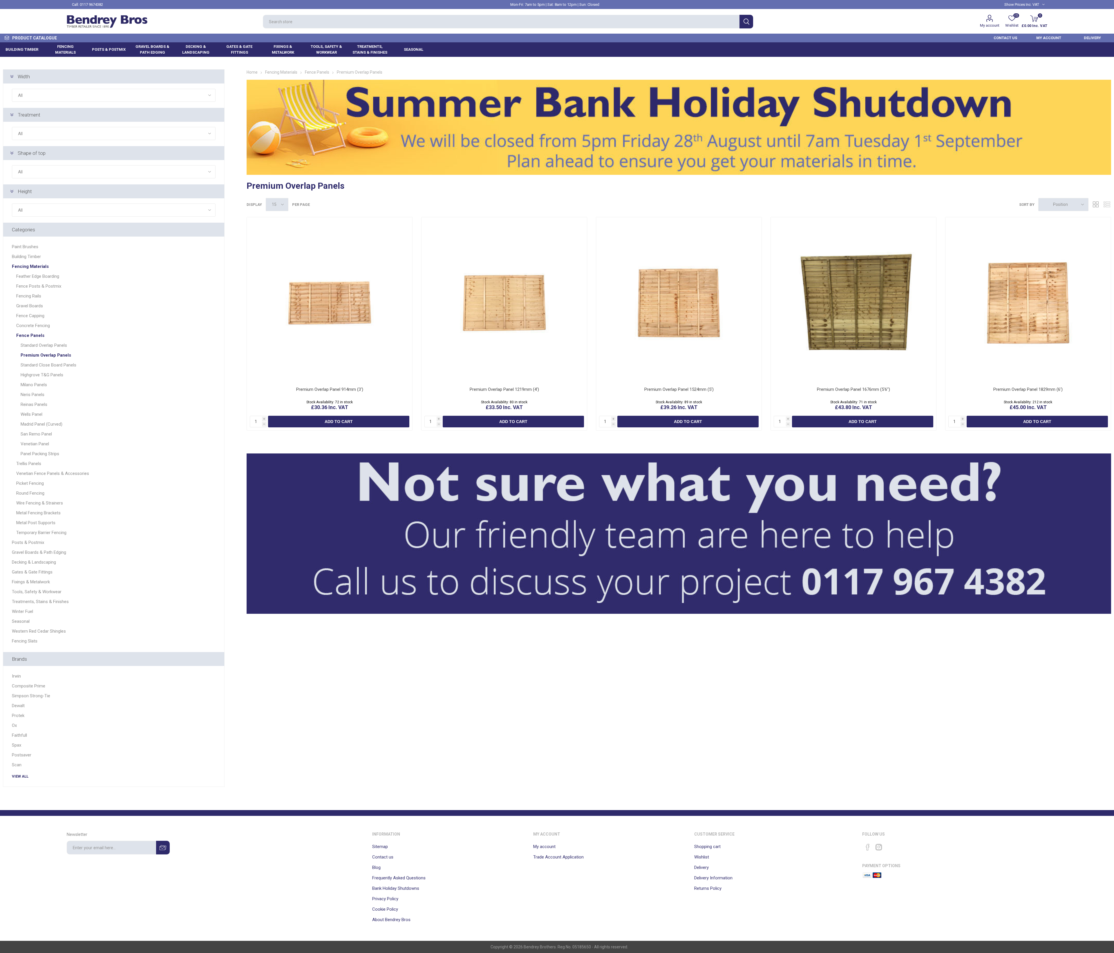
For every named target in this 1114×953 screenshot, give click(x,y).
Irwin (16, 676)
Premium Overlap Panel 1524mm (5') (679, 389)
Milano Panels (34, 384)
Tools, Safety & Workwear (37, 591)
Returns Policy (707, 888)
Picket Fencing (30, 483)
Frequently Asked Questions (399, 878)
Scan (16, 764)
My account (989, 25)
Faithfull (19, 735)
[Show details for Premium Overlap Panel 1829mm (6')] (1028, 299)
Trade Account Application (558, 857)
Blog (376, 867)
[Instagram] (878, 847)
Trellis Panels (28, 463)
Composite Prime (28, 686)
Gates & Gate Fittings (32, 572)
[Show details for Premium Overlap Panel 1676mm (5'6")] (853, 299)
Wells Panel (31, 414)
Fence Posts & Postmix (38, 286)
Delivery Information (713, 878)
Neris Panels (32, 394)
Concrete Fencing (33, 325)
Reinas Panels (34, 404)
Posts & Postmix (28, 542)
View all (20, 776)
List (1106, 204)
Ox (14, 725)
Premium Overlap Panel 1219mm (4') (504, 389)
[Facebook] (867, 847)
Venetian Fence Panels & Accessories (52, 473)
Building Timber (26, 256)
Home (252, 72)
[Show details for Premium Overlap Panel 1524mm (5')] (679, 299)
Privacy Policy (385, 898)
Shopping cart (707, 846)
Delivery (701, 867)
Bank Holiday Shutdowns (395, 888)
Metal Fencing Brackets (38, 512)
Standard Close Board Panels (48, 365)
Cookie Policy (385, 909)
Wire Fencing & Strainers (39, 503)
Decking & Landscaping (34, 562)
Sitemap (380, 846)
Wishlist (701, 857)
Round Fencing (30, 493)
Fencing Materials (30, 266)
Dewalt (18, 705)
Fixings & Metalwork (31, 581)
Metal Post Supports (35, 522)
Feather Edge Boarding (37, 276)
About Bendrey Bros (391, 919)
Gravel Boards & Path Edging (39, 552)
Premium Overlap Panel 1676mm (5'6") (853, 389)
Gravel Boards (29, 305)
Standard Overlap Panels (44, 345)
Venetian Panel (35, 443)
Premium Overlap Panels (46, 355)
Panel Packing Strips (40, 453)
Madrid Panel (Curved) (41, 424)
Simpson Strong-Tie (31, 695)
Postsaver (21, 755)
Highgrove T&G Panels (42, 374)
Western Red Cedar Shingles (39, 631)
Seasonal (21, 621)
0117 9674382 (91, 4)
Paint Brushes (25, 246)
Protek (18, 715)
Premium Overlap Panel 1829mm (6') (1028, 389)
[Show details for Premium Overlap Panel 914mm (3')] (329, 299)
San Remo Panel (36, 434)
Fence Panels (30, 335)
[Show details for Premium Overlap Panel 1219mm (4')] (504, 299)
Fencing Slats (24, 641)
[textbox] (501, 21)
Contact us (382, 857)
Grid (1095, 204)
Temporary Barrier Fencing (41, 532)
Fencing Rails (28, 296)
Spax (16, 745)
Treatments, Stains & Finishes (40, 601)
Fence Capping (30, 315)
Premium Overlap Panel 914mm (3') (329, 389)
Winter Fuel (22, 611)
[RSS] (889, 845)
